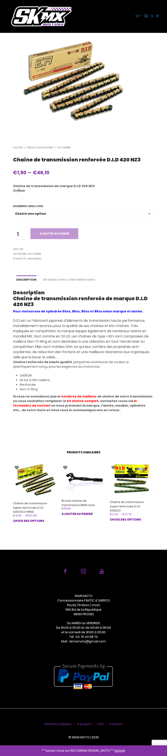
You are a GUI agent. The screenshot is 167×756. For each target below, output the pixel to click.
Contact (116, 724)
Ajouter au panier (54, 233)
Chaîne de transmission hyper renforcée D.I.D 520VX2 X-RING (30, 507)
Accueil (18, 147)
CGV (100, 724)
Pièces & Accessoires (40, 147)
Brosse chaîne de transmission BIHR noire (78, 503)
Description (26, 280)
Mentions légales (58, 724)
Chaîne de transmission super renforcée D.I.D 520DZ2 (127, 506)
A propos (84, 724)
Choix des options (28, 521)
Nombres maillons (28, 206)
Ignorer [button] (119, 750)
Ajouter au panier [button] (77, 514)
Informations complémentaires (69, 280)
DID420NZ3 (34, 258)
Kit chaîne (64, 147)
